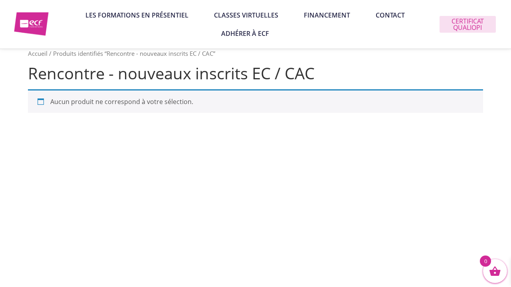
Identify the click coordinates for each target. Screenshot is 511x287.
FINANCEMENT (327, 15)
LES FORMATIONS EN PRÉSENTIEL (136, 15)
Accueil (38, 53)
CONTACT (390, 15)
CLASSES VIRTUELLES (246, 15)
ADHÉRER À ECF (245, 33)
